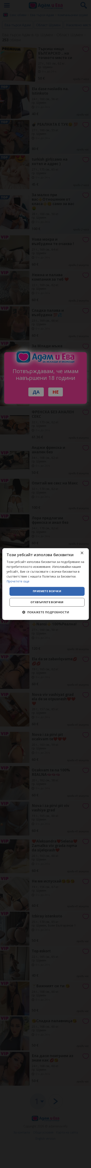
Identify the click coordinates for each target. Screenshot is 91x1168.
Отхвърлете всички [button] (46, 602)
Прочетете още (18, 581)
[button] (45, 612)
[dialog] (45, 584)
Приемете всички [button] (47, 591)
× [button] (81, 553)
